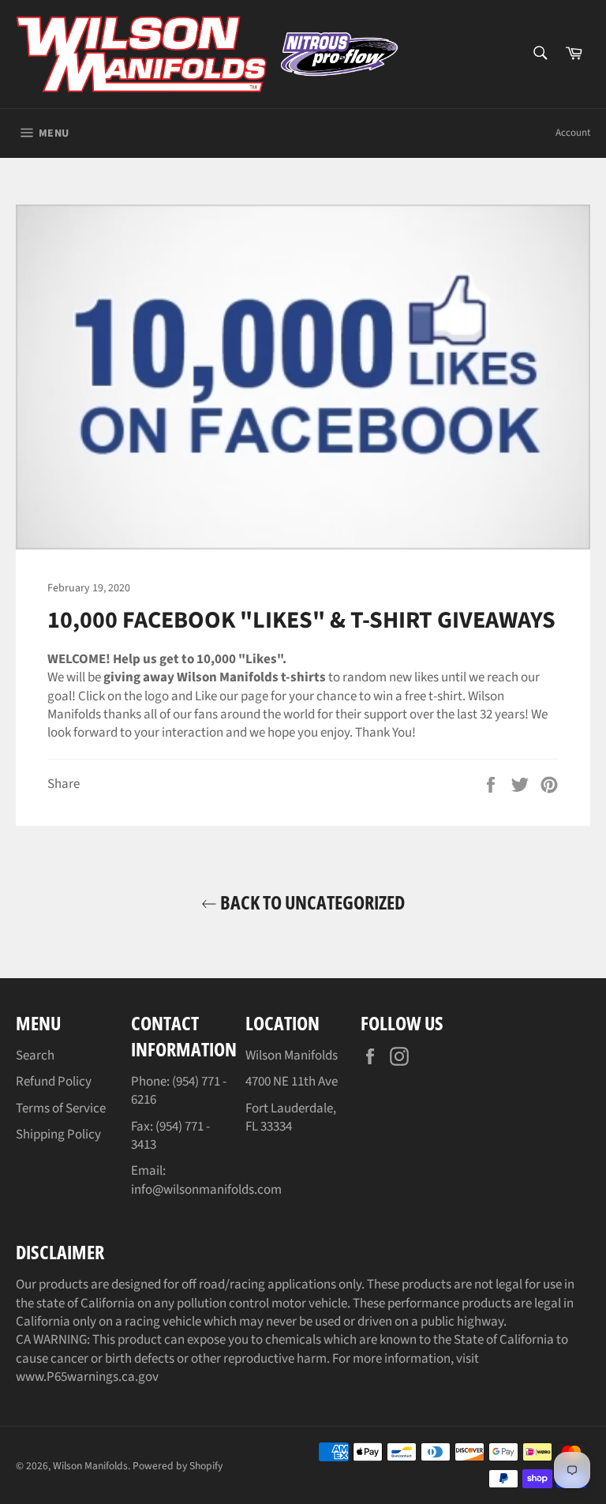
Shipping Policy (58, 1134)
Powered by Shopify (178, 1465)
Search (35, 1055)
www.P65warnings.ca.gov (87, 1376)
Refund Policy (54, 1081)
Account (573, 133)
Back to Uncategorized (311, 902)
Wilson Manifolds (90, 1465)
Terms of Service (61, 1108)
